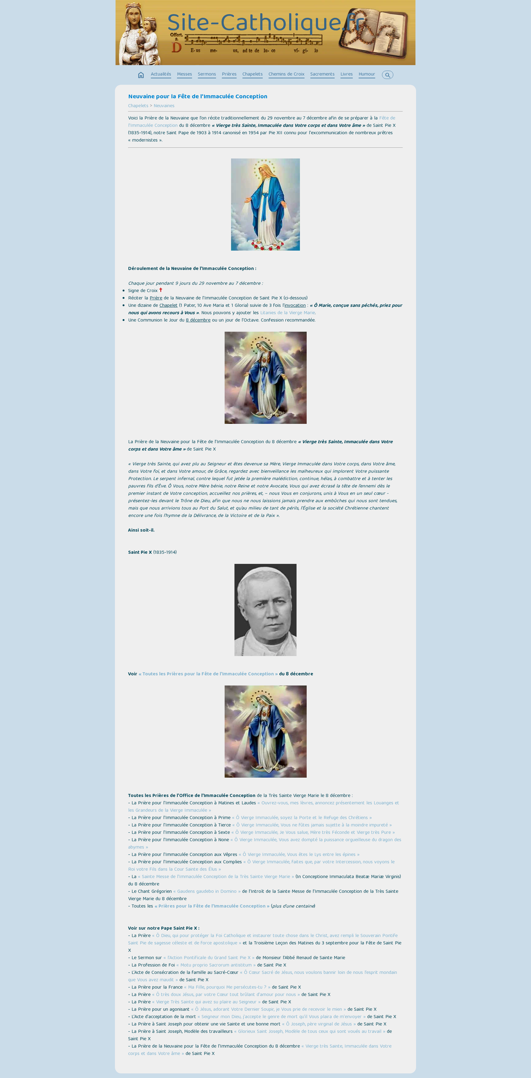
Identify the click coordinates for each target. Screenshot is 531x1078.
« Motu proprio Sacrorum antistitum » (216, 965)
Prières (229, 74)
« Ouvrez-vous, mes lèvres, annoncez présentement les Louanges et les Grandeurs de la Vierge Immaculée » (263, 807)
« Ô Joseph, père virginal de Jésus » (319, 1024)
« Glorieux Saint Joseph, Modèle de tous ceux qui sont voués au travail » (309, 1032)
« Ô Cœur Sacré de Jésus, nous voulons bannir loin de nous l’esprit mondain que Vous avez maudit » (262, 977)
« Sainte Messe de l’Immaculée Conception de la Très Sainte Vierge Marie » (216, 877)
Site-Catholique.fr (265, 25)
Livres (346, 74)
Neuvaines (164, 106)
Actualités (161, 74)
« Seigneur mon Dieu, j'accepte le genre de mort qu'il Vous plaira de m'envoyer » (282, 1017)
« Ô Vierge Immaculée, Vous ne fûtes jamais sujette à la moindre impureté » (312, 825)
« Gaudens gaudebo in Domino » (207, 892)
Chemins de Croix (287, 74)
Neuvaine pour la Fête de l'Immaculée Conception (197, 97)
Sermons (207, 74)
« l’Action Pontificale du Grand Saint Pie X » (209, 958)
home (141, 75)
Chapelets (252, 74)
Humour (367, 74)
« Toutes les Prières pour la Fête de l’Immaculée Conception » (208, 674)
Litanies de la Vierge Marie (287, 313)
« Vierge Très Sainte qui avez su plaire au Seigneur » (206, 1002)
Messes (184, 74)
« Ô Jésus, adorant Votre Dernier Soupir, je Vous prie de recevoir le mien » (268, 1010)
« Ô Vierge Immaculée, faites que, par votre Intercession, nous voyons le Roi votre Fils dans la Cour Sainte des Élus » (261, 866)
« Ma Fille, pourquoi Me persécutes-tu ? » (227, 987)
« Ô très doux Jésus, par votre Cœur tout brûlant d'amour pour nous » (226, 995)
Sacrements (322, 74)
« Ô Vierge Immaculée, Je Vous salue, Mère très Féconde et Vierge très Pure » (313, 833)
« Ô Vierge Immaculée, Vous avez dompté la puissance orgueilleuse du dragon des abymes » (264, 844)
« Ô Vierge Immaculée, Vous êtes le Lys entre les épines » (299, 855)
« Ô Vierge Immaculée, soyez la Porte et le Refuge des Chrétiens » (302, 818)
